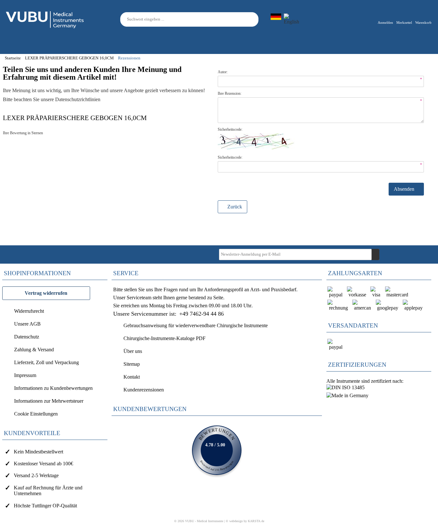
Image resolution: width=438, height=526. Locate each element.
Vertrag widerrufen (46, 293)
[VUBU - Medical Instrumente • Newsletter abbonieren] (375, 254)
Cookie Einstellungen (36, 413)
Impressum (25, 375)
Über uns (132, 351)
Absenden (405, 189)
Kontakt (131, 377)
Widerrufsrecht (29, 311)
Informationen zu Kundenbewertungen (53, 388)
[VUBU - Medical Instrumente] (45, 19)
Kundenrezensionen (143, 389)
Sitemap (131, 364)
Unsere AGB (27, 324)
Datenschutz (26, 336)
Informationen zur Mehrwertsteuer (48, 401)
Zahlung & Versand (34, 349)
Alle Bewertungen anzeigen (217, 450)
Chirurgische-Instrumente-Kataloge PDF (164, 338)
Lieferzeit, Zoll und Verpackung (46, 362)
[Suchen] (254, 19)
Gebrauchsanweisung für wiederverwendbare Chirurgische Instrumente (195, 325)
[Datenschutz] (101, 99)
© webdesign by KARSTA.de (245, 521)
